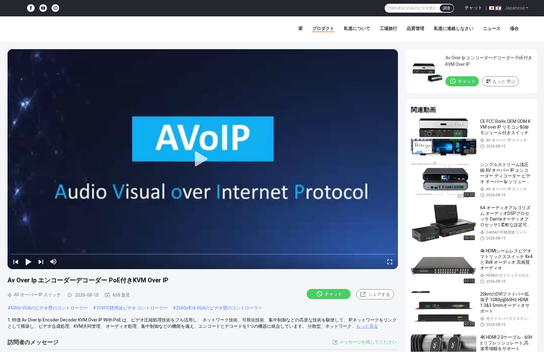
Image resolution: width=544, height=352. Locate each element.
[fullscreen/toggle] (389, 261)
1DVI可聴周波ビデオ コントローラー (132, 307)
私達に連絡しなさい (453, 28)
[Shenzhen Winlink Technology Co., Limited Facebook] (31, 8)
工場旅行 (388, 28)
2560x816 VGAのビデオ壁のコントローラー (219, 307)
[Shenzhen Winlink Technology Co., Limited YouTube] (43, 8)
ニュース (492, 28)
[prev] (15, 261)
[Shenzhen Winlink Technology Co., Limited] (50, 29)
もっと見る (367, 326)
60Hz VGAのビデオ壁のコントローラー (49, 307)
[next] (41, 261)
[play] (203, 159)
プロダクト (323, 28)
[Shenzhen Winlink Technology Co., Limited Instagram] (55, 8)
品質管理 (415, 28)
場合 (514, 28)
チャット (473, 7)
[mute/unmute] (53, 261)
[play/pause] (28, 261)
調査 (446, 8)
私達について (357, 28)
